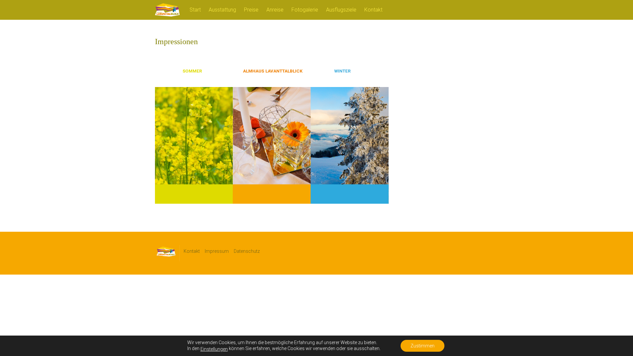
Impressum (217, 251)
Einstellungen (214, 349)
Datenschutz (247, 251)
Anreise (275, 10)
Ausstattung (222, 10)
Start (195, 10)
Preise (251, 10)
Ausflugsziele (341, 10)
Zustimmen (422, 345)
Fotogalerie (304, 10)
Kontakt (373, 10)
